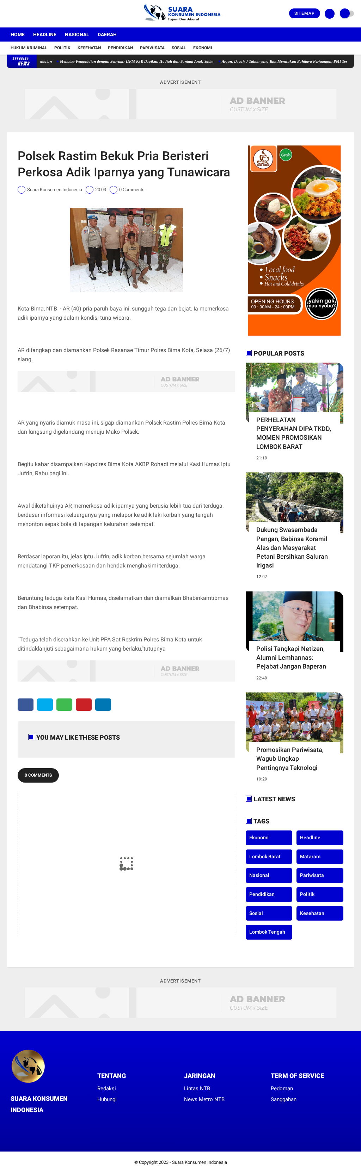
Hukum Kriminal (29, 47)
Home (18, 34)
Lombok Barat (265, 856)
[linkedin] (103, 704)
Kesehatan (89, 47)
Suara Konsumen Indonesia (199, 1162)
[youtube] (38, 14)
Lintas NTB (197, 1088)
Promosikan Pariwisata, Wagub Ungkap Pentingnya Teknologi (290, 758)
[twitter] (19, 14)
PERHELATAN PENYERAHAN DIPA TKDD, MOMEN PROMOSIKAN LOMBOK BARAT (293, 433)
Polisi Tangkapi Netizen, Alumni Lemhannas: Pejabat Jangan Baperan (291, 657)
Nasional (77, 34)
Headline (44, 34)
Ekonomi (202, 47)
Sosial (179, 47)
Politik (62, 47)
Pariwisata (152, 47)
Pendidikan (120, 47)
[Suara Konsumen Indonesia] (181, 23)
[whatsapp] (64, 704)
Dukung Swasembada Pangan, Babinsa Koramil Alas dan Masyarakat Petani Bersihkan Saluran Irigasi (292, 547)
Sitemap (304, 13)
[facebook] (9, 14)
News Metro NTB (204, 1099)
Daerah (107, 34)
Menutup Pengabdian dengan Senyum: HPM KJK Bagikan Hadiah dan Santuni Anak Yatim (115, 61)
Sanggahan (283, 1099)
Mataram (310, 856)
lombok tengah (267, 932)
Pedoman (282, 1088)
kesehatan (312, 913)
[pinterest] (84, 704)
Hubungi (107, 1099)
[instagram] (28, 14)
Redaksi (106, 1088)
